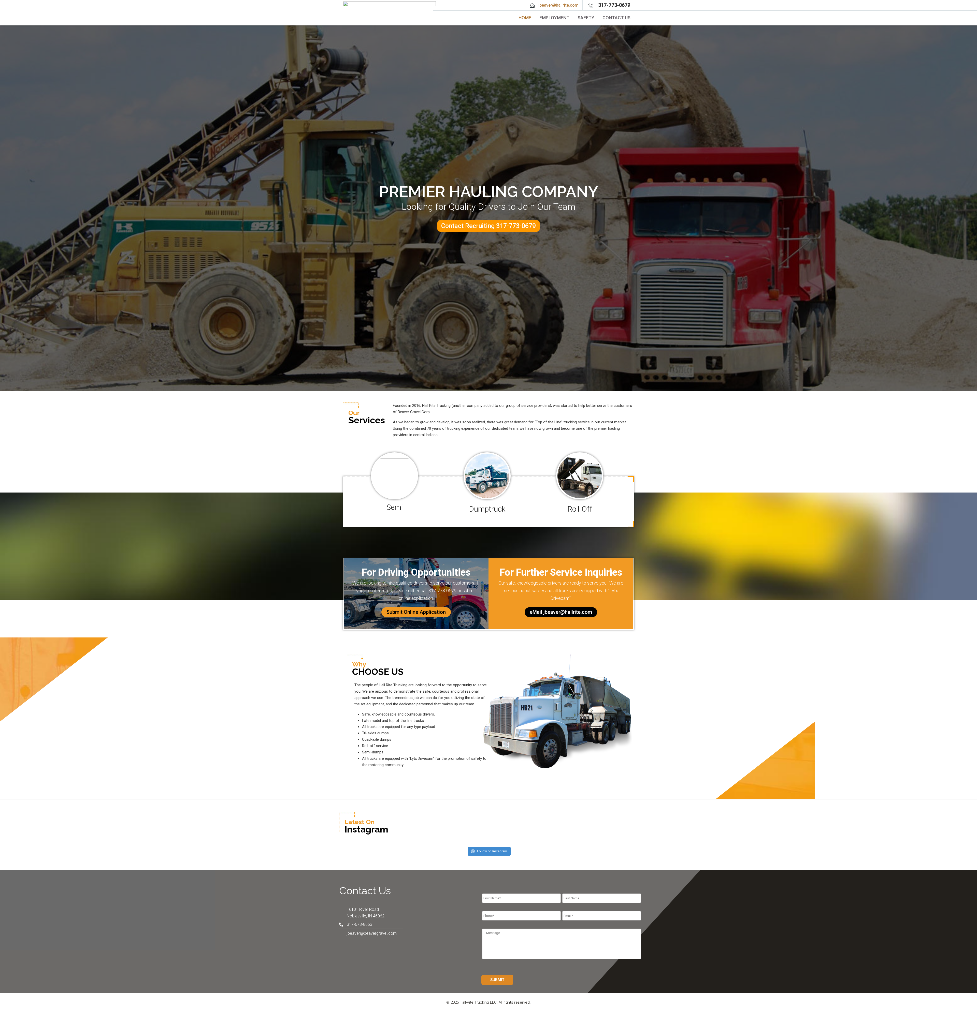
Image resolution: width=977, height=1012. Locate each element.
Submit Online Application (416, 612)
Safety (586, 17)
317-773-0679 (614, 5)
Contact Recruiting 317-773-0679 (488, 226)
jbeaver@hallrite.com (558, 5)
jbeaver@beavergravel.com (372, 933)
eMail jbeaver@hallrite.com (561, 612)
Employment (554, 17)
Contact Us (616, 17)
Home (525, 17)
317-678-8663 (359, 924)
